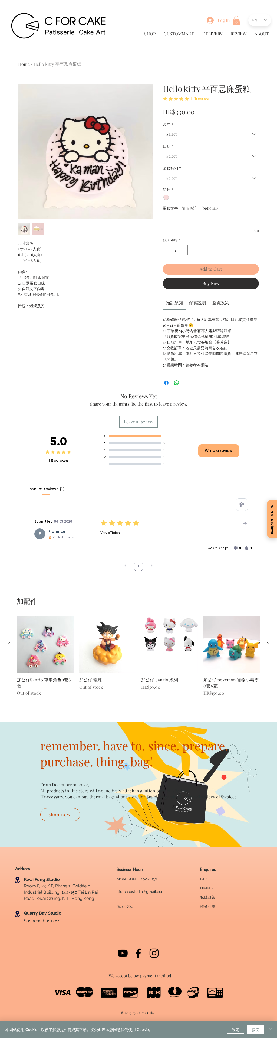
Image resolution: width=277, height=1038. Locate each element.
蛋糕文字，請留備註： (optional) (190, 208)
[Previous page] (125, 566)
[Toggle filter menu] (242, 504)
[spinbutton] (175, 250)
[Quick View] (45, 644)
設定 (235, 1029)
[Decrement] (167, 250)
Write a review (219, 450)
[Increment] (183, 250)
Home (24, 64)
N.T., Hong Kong (77, 898)
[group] (138, 659)
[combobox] (211, 134)
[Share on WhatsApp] (176, 383)
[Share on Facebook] (166, 383)
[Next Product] (268, 644)
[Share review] (245, 523)
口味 (168, 146)
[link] (174, 302)
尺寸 (168, 124)
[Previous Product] (9, 644)
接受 (255, 1029)
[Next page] (151, 566)
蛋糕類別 (172, 168)
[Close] (270, 1029)
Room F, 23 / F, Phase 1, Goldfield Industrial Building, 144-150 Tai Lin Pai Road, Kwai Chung (61, 892)
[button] (236, 20)
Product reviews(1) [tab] (45, 489)
